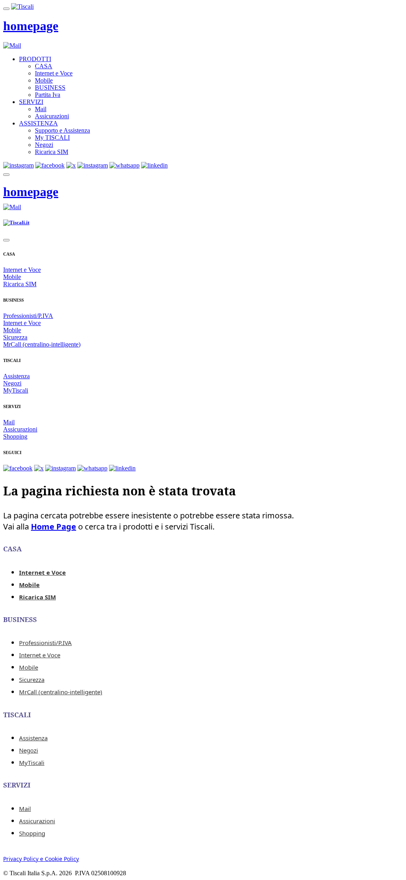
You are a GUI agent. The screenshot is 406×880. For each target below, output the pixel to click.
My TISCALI (52, 137)
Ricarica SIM (51, 151)
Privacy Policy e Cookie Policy (41, 859)
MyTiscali (15, 390)
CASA (43, 66)
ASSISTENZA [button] (38, 123)
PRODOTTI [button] (35, 59)
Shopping (15, 436)
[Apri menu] (6, 9)
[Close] (6, 240)
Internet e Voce (54, 73)
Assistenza (16, 376)
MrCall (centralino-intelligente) (41, 344)
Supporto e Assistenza (62, 130)
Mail (40, 109)
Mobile (44, 80)
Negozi (44, 144)
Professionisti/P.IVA (28, 315)
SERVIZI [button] (31, 101)
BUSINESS (50, 87)
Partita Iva (47, 94)
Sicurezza (15, 337)
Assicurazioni (52, 116)
